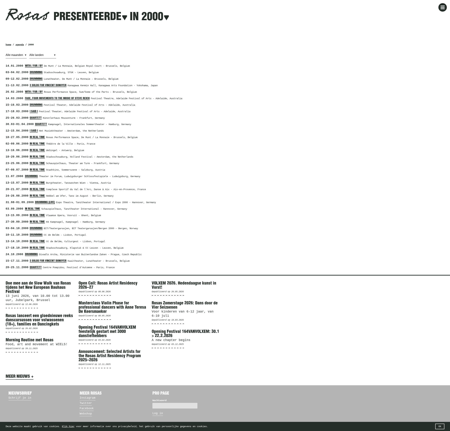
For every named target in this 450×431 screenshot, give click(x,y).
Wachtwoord (159, 400)
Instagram (87, 398)
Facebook (87, 408)
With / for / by (34, 65)
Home (8, 44)
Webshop (86, 413)
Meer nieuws (18, 376)
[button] (442, 7)
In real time (37, 137)
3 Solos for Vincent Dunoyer (48, 85)
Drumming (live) (45, 202)
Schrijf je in (19, 398)
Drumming (36, 72)
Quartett (36, 117)
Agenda (19, 44)
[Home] (27, 14)
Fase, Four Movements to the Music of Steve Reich (57, 98)
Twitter (86, 403)
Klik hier (68, 426)
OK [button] (439, 426)
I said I (34, 111)
